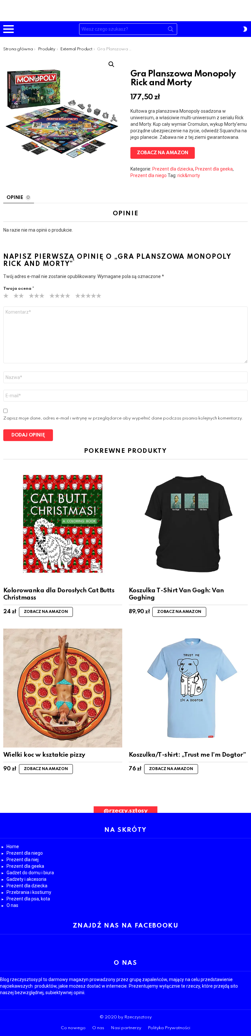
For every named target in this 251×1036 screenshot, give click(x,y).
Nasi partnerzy (126, 1028)
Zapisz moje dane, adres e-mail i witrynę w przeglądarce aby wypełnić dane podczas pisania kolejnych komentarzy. (123, 418)
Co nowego (73, 1028)
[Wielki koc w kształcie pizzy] (62, 688)
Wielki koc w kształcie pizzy (44, 755)
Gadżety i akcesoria (26, 879)
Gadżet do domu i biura (30, 872)
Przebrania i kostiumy (29, 892)
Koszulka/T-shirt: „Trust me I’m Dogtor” (187, 755)
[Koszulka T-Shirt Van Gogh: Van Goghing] (188, 523)
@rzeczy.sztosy (126, 811)
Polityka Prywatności (169, 1028)
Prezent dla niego (148, 175)
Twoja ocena (18, 289)
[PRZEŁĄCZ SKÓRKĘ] (245, 29)
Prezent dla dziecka (172, 169)
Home (13, 846)
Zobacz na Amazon (162, 153)
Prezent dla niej (23, 859)
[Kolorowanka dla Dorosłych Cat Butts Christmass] (62, 523)
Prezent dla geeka (214, 169)
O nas (12, 905)
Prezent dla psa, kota (28, 898)
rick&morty (188, 175)
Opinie (18, 197)
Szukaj (170, 30)
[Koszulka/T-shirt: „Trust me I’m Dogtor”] (188, 688)
